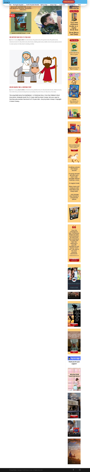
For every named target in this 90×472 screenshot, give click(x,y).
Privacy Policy (12, 470)
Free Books (68, 2)
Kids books (24, 42)
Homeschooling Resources (24, 91)
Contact (79, 4)
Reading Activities (30, 44)
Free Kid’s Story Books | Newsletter (32, 4)
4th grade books (36, 39)
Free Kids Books (28, 39)
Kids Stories (30, 42)
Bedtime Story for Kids (39, 90)
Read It (23, 44)
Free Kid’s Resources (71, 4)
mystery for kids (17, 44)
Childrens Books (57, 90)
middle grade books (39, 42)
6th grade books (54, 39)
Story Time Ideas (52, 91)
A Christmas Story (29, 90)
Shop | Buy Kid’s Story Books (18, 4)
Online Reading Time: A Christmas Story (20, 87)
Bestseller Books (49, 90)
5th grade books (45, 39)
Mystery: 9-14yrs (44, 4)
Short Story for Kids (43, 91)
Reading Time (34, 91)
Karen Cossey (14, 39)
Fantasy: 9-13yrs (53, 4)
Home (10, 4)
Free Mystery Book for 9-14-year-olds (20, 37)
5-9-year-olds (62, 4)
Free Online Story (13, 91)
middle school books (49, 42)
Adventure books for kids (15, 42)
